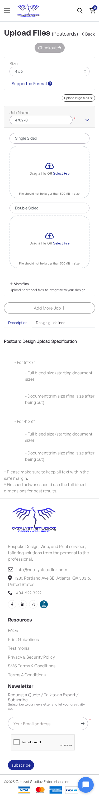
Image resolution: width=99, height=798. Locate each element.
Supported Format (30, 83)
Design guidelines (50, 322)
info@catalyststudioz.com (41, 569)
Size (14, 63)
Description (17, 322)
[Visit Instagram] (33, 604)
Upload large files (77, 98)
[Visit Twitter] (44, 604)
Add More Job (48, 308)
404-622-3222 (28, 592)
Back (90, 34)
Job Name (20, 112)
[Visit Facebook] (12, 604)
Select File (61, 173)
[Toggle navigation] (7, 11)
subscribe (21, 765)
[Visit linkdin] (22, 604)
